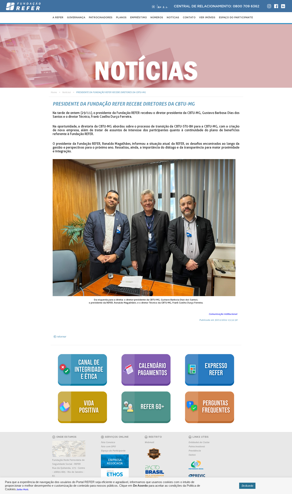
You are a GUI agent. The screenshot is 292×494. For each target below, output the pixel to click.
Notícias (66, 92)
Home (54, 92)
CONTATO (189, 17)
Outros (192, 454)
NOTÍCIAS (173, 17)
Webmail (149, 442)
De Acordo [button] (247, 485)
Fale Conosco (108, 442)
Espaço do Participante (113, 450)
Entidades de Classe (199, 442)
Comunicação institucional (223, 313)
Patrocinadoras (197, 446)
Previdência (195, 450)
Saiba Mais (22, 489)
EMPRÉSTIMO (138, 17)
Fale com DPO (108, 446)
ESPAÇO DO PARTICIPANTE (236, 17)
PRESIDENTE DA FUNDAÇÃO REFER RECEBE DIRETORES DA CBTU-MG (111, 92)
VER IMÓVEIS (207, 17)
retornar (61, 336)
